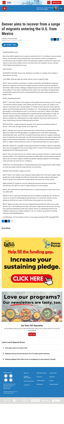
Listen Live (39, 376)
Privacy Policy (53, 373)
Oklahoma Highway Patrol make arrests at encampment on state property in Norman (30, 359)
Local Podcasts (41, 380)
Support (51, 380)
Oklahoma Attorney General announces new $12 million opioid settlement (27, 353)
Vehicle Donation (53, 384)
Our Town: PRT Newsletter (32, 325)
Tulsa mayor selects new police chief (16, 348)
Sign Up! (32, 334)
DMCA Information (41, 373)
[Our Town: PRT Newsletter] (32, 307)
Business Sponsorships (27, 377)
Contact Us (27, 385)
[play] (4, 8)
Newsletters (40, 384)
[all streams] (61, 8)
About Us (26, 373)
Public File (52, 376)
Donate (57, 2)
